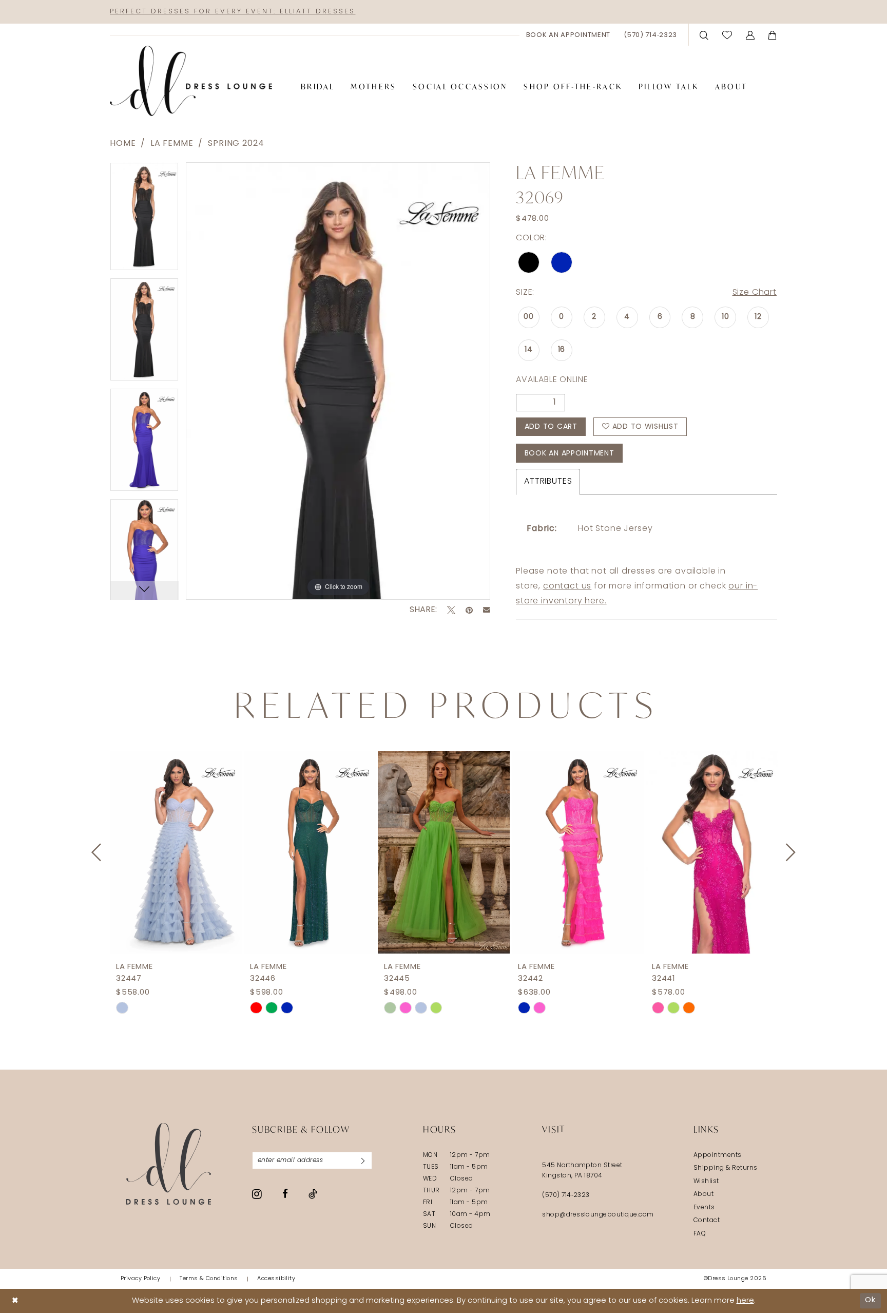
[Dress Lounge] (168, 1164)
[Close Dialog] (15, 1301)
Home (123, 144)
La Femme (172, 144)
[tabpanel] (144, 220)
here (745, 1301)
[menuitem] (568, 35)
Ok (870, 1300)
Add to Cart (551, 427)
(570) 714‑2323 (566, 1195)
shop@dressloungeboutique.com (598, 1215)
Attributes (548, 482)
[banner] (191, 81)
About (703, 1194)
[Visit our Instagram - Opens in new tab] (257, 1194)
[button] (750, 35)
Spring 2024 (236, 144)
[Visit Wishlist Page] (727, 35)
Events (704, 1208)
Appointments (717, 1155)
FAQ (699, 1234)
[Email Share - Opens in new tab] (486, 610)
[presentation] (176, 852)
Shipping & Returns (725, 1168)
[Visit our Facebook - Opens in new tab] (285, 1193)
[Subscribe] (363, 1160)
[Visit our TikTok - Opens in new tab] (312, 1194)
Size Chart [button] (754, 293)
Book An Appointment (569, 454)
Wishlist (706, 1181)
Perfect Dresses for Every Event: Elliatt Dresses (232, 11)
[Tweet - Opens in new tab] (451, 610)
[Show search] (704, 35)
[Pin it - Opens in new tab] (469, 610)
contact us (567, 586)
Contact (706, 1220)
